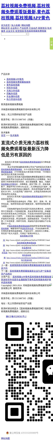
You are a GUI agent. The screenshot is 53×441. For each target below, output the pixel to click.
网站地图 (25, 25)
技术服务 (14, 135)
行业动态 (33, 28)
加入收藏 (15, 25)
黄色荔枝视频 (13, 85)
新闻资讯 (42, 28)
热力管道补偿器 (14, 99)
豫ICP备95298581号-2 (16, 316)
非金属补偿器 (13, 96)
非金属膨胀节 (22, 279)
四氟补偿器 (12, 93)
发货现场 (19, 31)
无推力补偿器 (13, 90)
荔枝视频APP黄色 (15, 79)
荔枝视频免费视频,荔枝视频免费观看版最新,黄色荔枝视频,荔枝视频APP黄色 (25, 11)
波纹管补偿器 (27, 229)
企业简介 (14, 28)
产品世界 (24, 28)
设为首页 (5, 25)
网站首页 (5, 28)
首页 (3, 135)
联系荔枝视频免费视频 (35, 31)
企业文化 (10, 31)
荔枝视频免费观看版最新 (18, 82)
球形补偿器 (12, 88)
